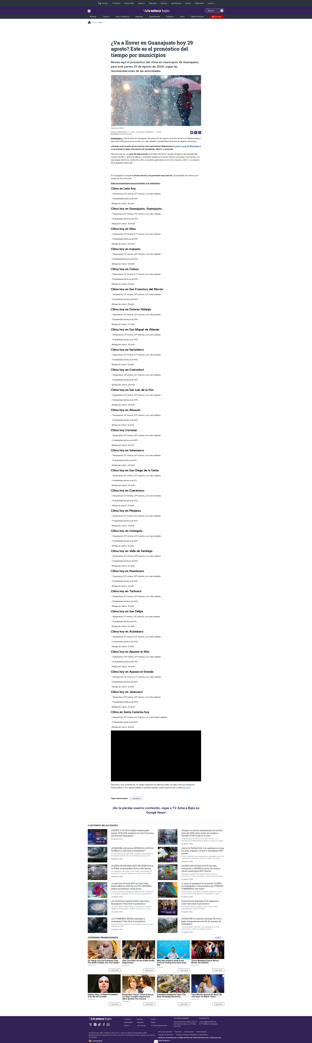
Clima (182, 17)
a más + (211, 3)
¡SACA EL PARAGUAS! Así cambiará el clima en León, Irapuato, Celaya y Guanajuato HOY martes (202, 851)
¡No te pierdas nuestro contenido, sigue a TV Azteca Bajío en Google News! (156, 810)
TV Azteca (116, 3)
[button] (156, 1041)
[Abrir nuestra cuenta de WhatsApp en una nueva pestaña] (108, 1024)
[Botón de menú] (89, 10)
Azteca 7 (141, 3)
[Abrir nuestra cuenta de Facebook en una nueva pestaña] (103, 1024)
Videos (188, 3)
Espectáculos (154, 17)
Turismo (106, 17)
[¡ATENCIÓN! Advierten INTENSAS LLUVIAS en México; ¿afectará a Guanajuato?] (97, 854)
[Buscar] (221, 10)
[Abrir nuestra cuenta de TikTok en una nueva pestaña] (99, 1024)
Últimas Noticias (197, 17)
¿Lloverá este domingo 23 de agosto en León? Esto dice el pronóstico (200, 902)
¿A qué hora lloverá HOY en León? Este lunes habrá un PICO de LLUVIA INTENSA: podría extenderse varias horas (131, 886)
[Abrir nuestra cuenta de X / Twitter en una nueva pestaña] (90, 1024)
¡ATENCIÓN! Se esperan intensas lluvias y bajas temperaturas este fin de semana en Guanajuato (201, 921)
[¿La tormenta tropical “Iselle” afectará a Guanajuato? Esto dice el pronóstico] (97, 907)
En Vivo (218, 16)
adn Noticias (176, 3)
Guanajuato (136, 798)
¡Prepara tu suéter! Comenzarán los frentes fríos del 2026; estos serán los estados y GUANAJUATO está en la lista (202, 833)
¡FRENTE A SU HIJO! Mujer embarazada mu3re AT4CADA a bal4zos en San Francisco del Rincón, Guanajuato (132, 833)
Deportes (153, 3)
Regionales (199, 3)
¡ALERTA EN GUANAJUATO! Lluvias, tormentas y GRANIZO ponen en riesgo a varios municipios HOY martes (200, 868)
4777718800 (203, 1024)
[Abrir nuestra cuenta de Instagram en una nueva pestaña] (95, 1024)
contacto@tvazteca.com (207, 1022)
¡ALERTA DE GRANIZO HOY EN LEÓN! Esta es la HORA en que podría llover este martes (132, 867)
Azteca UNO (129, 3)
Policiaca (170, 17)
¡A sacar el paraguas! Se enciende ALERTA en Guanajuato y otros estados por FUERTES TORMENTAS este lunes (202, 886)
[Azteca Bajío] (156, 11)
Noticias (164, 3)
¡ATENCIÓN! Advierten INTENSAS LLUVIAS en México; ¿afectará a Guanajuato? (132, 849)
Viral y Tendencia (122, 17)
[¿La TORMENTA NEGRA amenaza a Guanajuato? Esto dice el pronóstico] (97, 925)
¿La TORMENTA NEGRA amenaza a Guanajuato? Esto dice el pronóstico (128, 920)
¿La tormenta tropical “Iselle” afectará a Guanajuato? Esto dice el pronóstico (130, 902)
